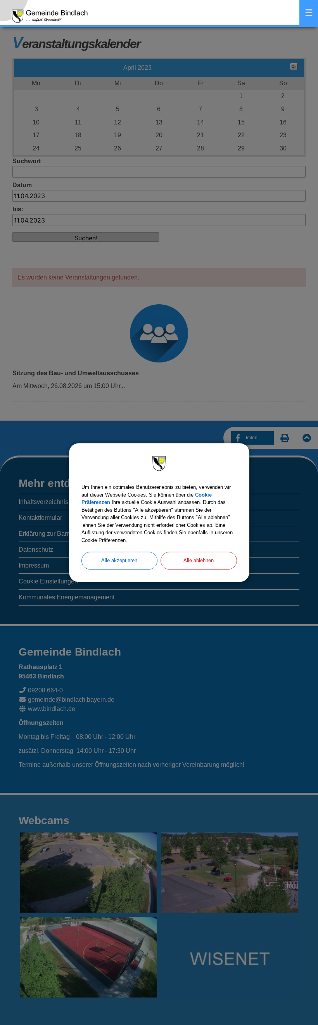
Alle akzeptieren (119, 560)
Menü (308, 12)
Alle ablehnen (198, 560)
